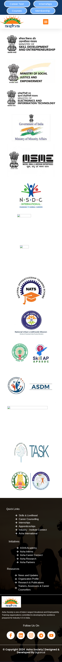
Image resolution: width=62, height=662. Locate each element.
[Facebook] (11, 635)
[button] (45, 21)
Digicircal (40, 652)
